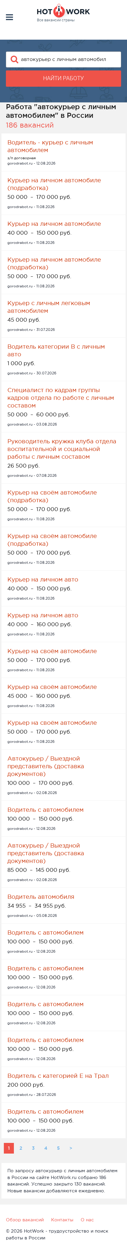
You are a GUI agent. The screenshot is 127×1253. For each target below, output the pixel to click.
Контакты (62, 1219)
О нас (87, 1219)
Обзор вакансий (25, 1219)
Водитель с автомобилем (45, 809)
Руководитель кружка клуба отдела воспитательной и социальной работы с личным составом (61, 449)
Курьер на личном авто (42, 579)
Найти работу (63, 78)
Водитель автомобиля (40, 896)
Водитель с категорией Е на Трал (58, 1075)
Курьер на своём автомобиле (52, 651)
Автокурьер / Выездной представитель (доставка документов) (45, 766)
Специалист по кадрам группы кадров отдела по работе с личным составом (60, 398)
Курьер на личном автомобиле (54, 223)
